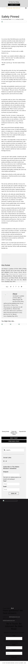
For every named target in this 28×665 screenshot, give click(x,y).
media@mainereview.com (9, 620)
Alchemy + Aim (22, 662)
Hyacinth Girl (22, 431)
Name (5, 481)
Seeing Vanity (5, 431)
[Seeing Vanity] (5, 324)
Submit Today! (14, 4)
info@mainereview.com (14, 616)
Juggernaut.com (22, 274)
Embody (13, 19)
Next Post (14, 438)
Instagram (5, 471)
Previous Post (14, 441)
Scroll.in (24, 276)
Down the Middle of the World (14, 433)
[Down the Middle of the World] (14, 324)
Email (5, 486)
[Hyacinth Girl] (22, 324)
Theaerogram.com (13, 274)
